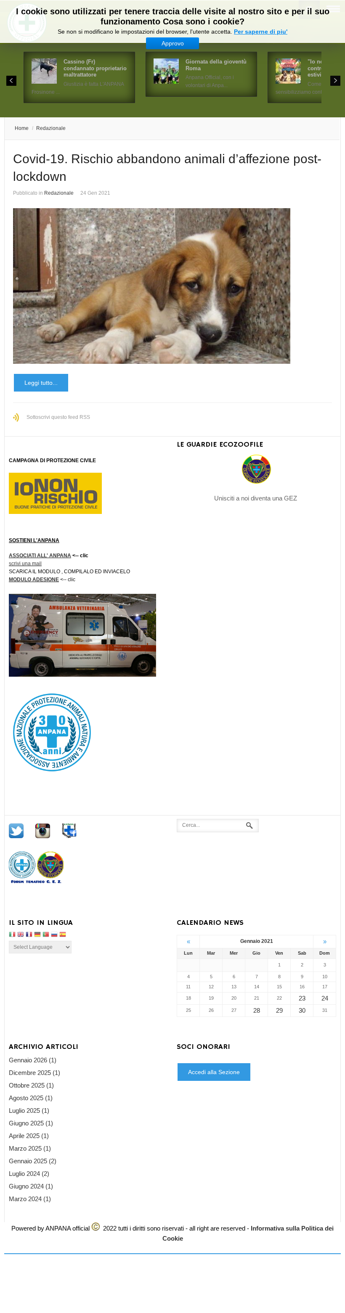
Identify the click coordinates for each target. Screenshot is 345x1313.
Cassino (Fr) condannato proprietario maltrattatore (95, 68)
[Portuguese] (45, 935)
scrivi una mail (25, 563)
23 (302, 998)
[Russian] (54, 935)
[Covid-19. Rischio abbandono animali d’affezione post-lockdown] (172, 286)
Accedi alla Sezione (214, 1072)
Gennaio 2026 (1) (32, 1060)
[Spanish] (62, 935)
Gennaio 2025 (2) (32, 1161)
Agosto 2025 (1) (31, 1097)
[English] (20, 935)
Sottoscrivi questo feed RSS (58, 417)
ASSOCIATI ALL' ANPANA (40, 556)
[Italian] (12, 935)
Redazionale (51, 128)
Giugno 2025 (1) (31, 1123)
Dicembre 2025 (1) (34, 1072)
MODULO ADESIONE (34, 579)
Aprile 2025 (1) (29, 1135)
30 (302, 1010)
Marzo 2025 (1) (30, 1148)
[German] (37, 935)
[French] (29, 935)
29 (279, 1010)
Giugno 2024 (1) (31, 1186)
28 (256, 1010)
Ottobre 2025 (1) (31, 1085)
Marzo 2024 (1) (30, 1198)
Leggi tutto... (41, 382)
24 (324, 998)
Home (22, 128)
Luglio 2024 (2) (29, 1173)
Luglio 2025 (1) (29, 1110)
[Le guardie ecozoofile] (256, 469)
